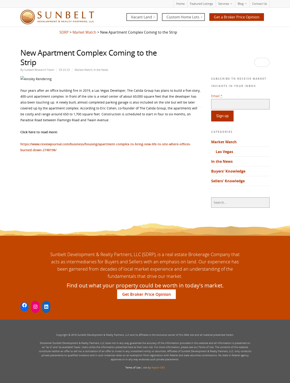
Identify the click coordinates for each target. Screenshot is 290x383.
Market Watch (83, 70)
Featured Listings (201, 4)
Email (216, 96)
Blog (241, 4)
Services (223, 4)
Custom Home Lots (183, 17)
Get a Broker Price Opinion (236, 17)
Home (180, 4)
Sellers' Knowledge (228, 180)
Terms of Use (132, 367)
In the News (101, 70)
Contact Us (259, 4)
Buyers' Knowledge (228, 171)
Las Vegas (224, 151)
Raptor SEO (158, 367)
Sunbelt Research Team (39, 70)
